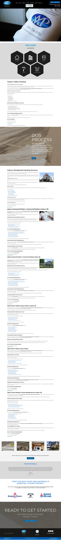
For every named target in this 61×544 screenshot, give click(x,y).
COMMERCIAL (30, 60)
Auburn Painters (24, 535)
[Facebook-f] (49, 531)
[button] (1, 446)
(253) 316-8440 (57, 5)
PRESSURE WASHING (37, 72)
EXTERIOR (44, 60)
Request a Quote (30, 458)
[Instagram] (50, 531)
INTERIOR (23, 72)
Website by (53, 538)
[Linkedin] (52, 531)
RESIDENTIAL (17, 60)
